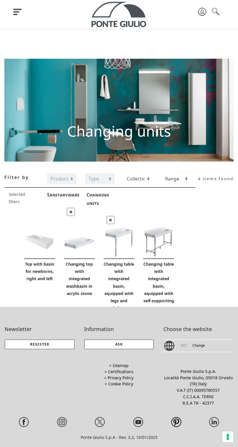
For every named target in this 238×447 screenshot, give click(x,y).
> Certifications (119, 371)
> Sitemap (119, 365)
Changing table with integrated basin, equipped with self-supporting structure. (158, 286)
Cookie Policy (120, 384)
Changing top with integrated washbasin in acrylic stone (79, 278)
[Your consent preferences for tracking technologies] (227, 436)
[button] (119, 344)
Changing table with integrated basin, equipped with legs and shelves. (119, 286)
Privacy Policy (121, 377)
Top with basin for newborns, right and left (39, 271)
